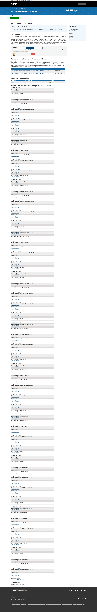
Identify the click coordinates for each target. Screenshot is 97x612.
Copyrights (28, 604)
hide (19, 87)
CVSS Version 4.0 (22, 48)
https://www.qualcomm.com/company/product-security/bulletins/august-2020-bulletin (27, 70)
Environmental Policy (51, 604)
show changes (21, 584)
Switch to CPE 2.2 (47, 85)
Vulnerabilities (14, 18)
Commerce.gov (75, 604)
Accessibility (18, 604)
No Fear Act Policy (42, 604)
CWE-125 (12, 82)
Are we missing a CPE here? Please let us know (19, 579)
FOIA (46, 604)
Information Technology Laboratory (18, 8)
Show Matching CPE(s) (15, 90)
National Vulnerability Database (24, 11)
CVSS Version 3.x (30, 48)
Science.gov (80, 604)
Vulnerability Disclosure (35, 604)
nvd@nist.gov (33, 66)
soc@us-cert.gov (83, 597)
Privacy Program (23, 604)
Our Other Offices (23, 599)
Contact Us (17, 599)
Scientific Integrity (58, 604)
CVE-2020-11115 (72, 30)
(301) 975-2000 (13, 597)
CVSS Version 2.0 (38, 48)
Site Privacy (14, 604)
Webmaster (13, 599)
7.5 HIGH (33, 54)
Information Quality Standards (67, 604)
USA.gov (84, 604)
